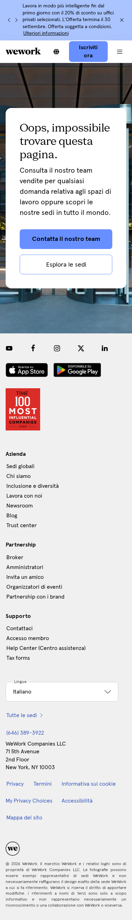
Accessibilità (77, 801)
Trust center (21, 525)
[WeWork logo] (23, 51)
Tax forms (18, 658)
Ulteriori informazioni (46, 33)
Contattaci (19, 628)
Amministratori (24, 567)
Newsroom (19, 506)
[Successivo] (16, 20)
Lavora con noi (24, 496)
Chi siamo (18, 476)
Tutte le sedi (21, 715)
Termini (42, 784)
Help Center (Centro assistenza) (46, 648)
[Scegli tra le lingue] (56, 52)
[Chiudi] (121, 20)
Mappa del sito (24, 817)
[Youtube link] (9, 348)
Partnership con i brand (35, 597)
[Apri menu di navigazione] (119, 52)
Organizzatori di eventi (34, 587)
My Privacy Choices (29, 801)
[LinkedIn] (104, 348)
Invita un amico (25, 577)
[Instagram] (57, 348)
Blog (11, 515)
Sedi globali (20, 466)
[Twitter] (80, 348)
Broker (14, 557)
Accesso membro (27, 638)
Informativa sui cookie (89, 784)
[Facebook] (33, 348)
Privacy (15, 784)
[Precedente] (9, 20)
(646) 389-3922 (25, 733)
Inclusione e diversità (32, 486)
